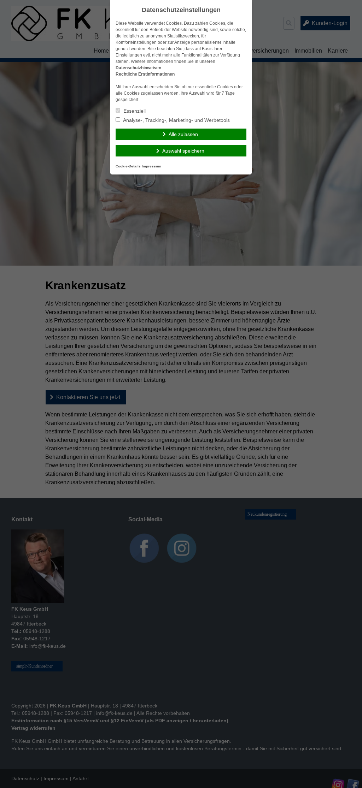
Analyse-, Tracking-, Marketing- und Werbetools (176, 120)
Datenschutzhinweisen (138, 67)
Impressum (151, 166)
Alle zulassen (183, 134)
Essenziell (134, 111)
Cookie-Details (128, 166)
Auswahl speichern (183, 151)
